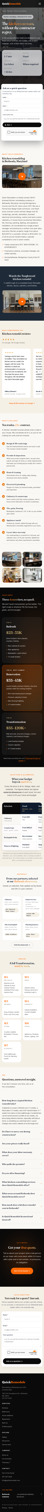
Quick (11, 3)
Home (4, 11)
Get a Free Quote (8, 1473)
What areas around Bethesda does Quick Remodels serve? (18, 1195)
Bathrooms (6, 1412)
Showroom (6, 1441)
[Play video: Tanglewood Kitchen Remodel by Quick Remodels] (22, 301)
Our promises (6, 1459)
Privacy (4, 1508)
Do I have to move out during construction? (16, 1133)
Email (4, 106)
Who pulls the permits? (13, 1164)
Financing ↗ (6, 1462)
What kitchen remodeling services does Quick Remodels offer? (18, 1183)
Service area (6, 1445)
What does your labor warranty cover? (17, 1154)
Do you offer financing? (13, 1173)
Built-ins (5, 1423)
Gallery (4, 1437)
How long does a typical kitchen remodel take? (17, 1102)
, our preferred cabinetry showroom (22, 1495)
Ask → (9, 125)
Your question (8, 114)
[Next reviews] (40, 372)
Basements (6, 1419)
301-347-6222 (7, 1477)
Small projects (7, 1426)
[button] (11, 559)
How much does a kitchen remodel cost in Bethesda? (19, 1206)
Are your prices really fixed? (15, 1143)
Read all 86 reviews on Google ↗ (22, 403)
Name (4, 97)
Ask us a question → (14, 1361)
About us (5, 1455)
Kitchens (5, 1408)
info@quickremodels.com (11, 1480)
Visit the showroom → (22, 945)
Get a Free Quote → (22, 1271)
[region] (22, 373)
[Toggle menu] (39, 3)
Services (10, 11)
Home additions (7, 1415)
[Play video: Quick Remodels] (22, 176)
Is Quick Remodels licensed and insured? (17, 1218)
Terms (10, 1508)
